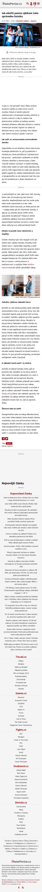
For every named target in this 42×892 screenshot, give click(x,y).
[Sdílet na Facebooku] (3, 438)
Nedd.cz (8, 848)
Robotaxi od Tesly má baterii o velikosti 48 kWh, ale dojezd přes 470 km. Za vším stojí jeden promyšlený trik (21, 572)
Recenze (21, 697)
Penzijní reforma (21, 685)
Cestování (33, 841)
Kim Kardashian (21, 782)
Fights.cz (21, 729)
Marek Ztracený (21, 789)
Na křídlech (21, 828)
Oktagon (21, 737)
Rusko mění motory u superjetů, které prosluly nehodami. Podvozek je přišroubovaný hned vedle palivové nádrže (21, 632)
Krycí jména (21, 825)
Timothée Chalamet (21, 798)
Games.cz (21, 693)
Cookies (16, 880)
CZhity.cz (9, 851)
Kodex (32, 880)
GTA (21, 706)
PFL (21, 743)
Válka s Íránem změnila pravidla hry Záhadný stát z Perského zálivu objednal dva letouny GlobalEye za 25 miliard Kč (21, 599)
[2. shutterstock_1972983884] (21, 285)
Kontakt (37, 880)
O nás (19, 884)
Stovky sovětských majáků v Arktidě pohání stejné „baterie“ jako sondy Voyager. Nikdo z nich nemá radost (21, 581)
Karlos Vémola (21, 755)
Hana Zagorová (21, 776)
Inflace (21, 661)
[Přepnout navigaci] (31, 3)
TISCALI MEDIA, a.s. (22, 882)
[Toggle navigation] (38, 3)
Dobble (21, 819)
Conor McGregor (21, 761)
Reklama (4, 880)
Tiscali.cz (21, 656)
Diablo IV (21, 710)
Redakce (10, 880)
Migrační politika (21, 670)
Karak (21, 831)
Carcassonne (21, 806)
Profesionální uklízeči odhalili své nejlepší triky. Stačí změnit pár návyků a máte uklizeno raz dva (21, 527)
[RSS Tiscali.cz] (23, 887)
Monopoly (21, 816)
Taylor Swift (21, 792)
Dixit (21, 822)
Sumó (21, 752)
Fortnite (21, 716)
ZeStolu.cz (31, 843)
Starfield (21, 703)
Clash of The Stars (21, 740)
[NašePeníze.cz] (12, 3)
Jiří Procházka (21, 758)
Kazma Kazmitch (21, 779)
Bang (21, 809)
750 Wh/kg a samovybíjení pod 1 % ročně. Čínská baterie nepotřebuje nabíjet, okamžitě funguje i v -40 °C (21, 590)
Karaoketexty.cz (21, 846)
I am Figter (21, 749)
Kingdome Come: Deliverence (21, 725)
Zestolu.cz (21, 802)
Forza (21, 713)
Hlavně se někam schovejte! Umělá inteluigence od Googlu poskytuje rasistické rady (21, 564)
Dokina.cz (32, 848)
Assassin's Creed (21, 700)
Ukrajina (21, 664)
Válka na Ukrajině (21, 667)
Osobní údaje (24, 880)
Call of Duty (21, 719)
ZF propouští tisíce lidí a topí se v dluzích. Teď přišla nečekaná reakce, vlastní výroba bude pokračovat (21, 608)
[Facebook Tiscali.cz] (18, 887)
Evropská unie (21, 682)
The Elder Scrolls (21, 722)
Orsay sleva (7, 393)
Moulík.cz (16, 848)
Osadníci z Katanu (21, 813)
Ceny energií (21, 679)
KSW (21, 746)
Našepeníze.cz (19, 851)
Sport (21, 841)
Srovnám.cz (30, 851)
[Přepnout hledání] (27, 3)
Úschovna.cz (33, 846)
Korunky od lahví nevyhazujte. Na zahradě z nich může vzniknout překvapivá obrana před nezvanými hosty (21, 512)
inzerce (9, 443)
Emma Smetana (21, 795)
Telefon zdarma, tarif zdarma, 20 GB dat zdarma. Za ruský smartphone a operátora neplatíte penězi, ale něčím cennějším (21, 623)
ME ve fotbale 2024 (21, 673)
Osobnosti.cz (21, 766)
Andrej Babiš (21, 770)
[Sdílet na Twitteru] (6, 438)
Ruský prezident (21, 676)
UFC (21, 734)
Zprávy (15, 841)
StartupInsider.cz (21, 854)
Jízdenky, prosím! (21, 834)
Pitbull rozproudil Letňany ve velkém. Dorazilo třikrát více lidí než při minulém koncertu (21, 555)
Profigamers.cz (20, 843)
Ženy (26, 841)
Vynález (21, 689)
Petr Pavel (21, 773)
